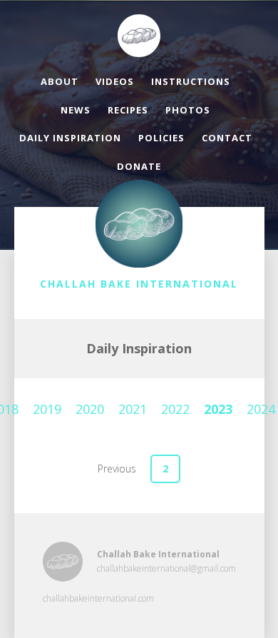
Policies (161, 137)
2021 (132, 408)
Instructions (190, 81)
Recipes (128, 109)
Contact (227, 137)
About (59, 81)
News (76, 109)
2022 (175, 408)
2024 (261, 408)
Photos (187, 109)
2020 (90, 408)
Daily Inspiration (70, 137)
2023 (218, 408)
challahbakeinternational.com (98, 598)
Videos (115, 81)
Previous (117, 468)
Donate (139, 166)
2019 (47, 408)
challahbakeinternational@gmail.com (166, 568)
